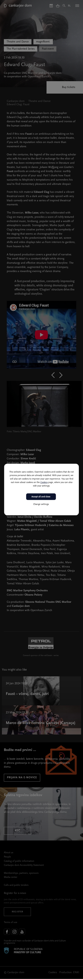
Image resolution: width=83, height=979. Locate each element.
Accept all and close (40, 496)
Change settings (41, 504)
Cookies (44, 482)
